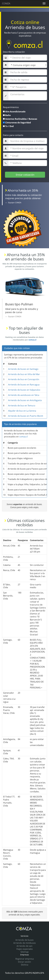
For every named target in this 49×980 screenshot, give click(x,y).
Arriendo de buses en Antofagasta (25, 400)
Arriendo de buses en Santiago (23, 369)
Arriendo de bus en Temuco (21, 405)
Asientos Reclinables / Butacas (21, 118)
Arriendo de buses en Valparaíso (24, 389)
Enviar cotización (25, 174)
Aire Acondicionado (15, 111)
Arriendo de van (24, 946)
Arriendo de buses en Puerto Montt (25, 415)
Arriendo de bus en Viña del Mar (24, 374)
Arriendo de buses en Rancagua (23, 384)
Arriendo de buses (24, 939)
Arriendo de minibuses (24, 943)
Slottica (24, 964)
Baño (8, 115)
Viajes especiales (24, 949)
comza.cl (32, 339)
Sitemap (25, 951)
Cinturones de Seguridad (18, 122)
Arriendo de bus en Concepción (23, 379)
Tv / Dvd (9, 126)
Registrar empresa (24, 958)
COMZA (6, 3)
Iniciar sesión (24, 961)
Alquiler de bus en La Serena (22, 410)
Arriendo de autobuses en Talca (23, 395)
